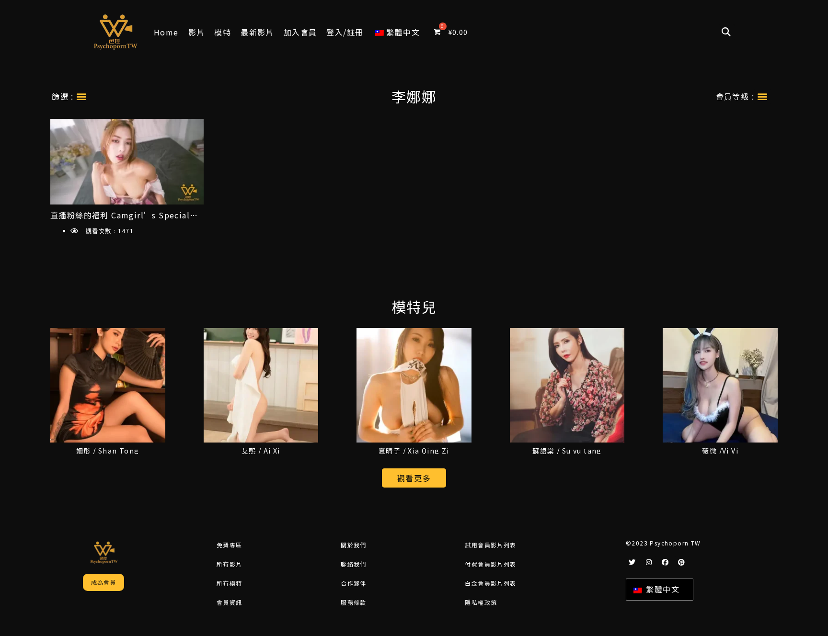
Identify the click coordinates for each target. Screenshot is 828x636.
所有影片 (229, 564)
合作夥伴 (354, 583)
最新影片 (257, 32)
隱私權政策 (481, 602)
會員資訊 (229, 602)
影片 (196, 32)
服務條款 (354, 602)
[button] (727, 32)
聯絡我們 (354, 564)
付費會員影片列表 (490, 564)
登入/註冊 (344, 32)
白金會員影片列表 (490, 583)
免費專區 (229, 545)
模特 (222, 32)
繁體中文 (661, 589)
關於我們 (354, 545)
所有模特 (229, 583)
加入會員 (300, 32)
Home (166, 32)
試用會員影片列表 (490, 545)
